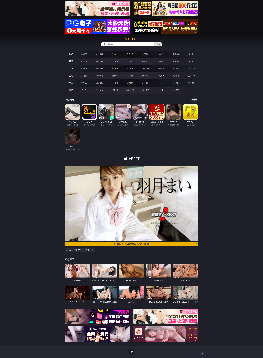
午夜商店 (99, 90)
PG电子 (84, 54)
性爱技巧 (191, 83)
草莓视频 (115, 90)
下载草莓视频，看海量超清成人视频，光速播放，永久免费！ (131, 244)
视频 (71, 61)
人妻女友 (115, 83)
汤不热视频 (130, 90)
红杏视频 (145, 90)
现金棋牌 (176, 54)
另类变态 (191, 68)
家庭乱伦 (99, 83)
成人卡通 (115, 68)
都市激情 (84, 83)
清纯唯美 (161, 76)
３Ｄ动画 (130, 61)
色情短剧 (176, 90)
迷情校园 (145, 83)
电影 (71, 68)
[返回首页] (201, 353)
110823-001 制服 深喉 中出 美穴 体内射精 (79, 250)
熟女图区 (176, 76)
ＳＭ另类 (191, 61)
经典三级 (161, 68)
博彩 (71, 54)
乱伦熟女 (176, 68)
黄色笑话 (176, 83)
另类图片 (191, 76)
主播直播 (176, 61)
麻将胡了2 (145, 54)
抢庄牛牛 (191, 54)
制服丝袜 (145, 68)
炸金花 (160, 54)
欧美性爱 (130, 68)
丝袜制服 (161, 61)
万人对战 (115, 54)
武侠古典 (130, 83)
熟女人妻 (145, 61)
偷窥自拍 (84, 76)
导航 (71, 90)
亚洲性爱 (84, 68)
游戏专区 (130, 54)
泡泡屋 (160, 90)
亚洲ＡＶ (84, 61)
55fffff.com (131, 39)
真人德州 (99, 54)
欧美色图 (115, 76)
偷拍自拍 (99, 68)
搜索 (158, 44)
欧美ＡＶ (115, 61)
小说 (71, 83)
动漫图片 (130, 76)
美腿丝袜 (145, 76)
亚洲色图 (99, 76)
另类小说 (161, 83)
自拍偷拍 (99, 61)
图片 (71, 75)
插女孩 (84, 90)
